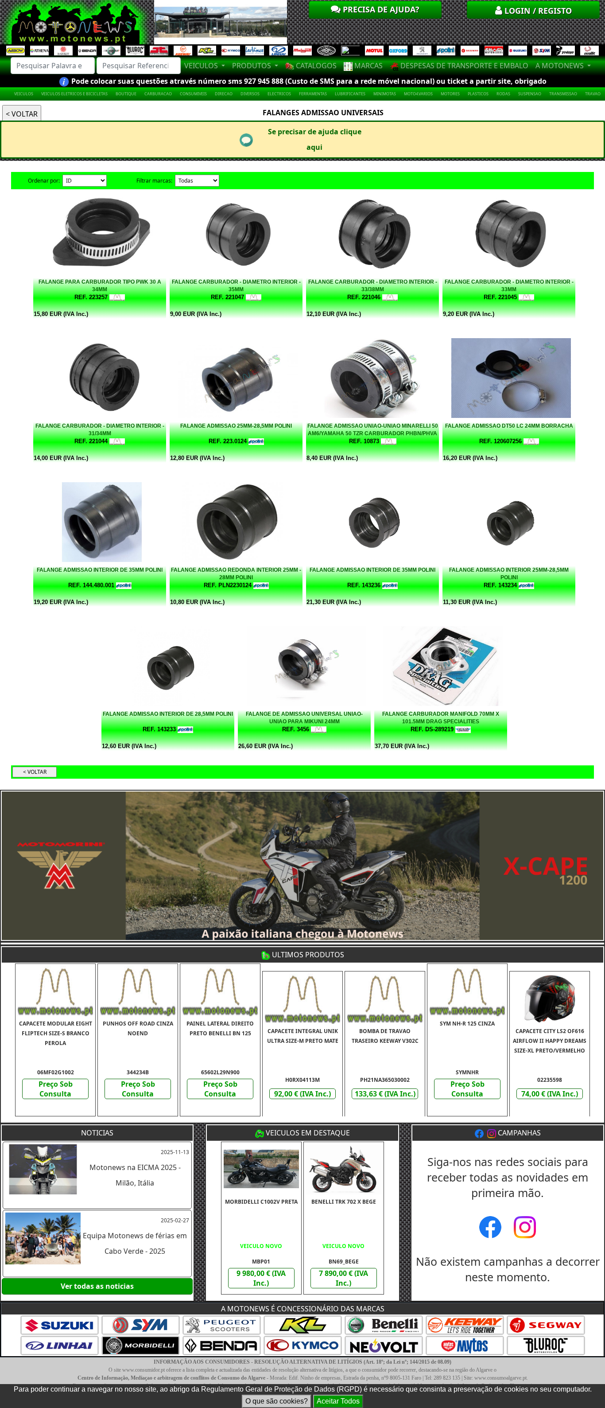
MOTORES (450, 94)
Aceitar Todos (338, 1401)
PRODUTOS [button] (252, 65)
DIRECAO (224, 94)
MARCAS (368, 65)
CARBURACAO (158, 94)
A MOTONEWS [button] (560, 65)
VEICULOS (23, 94)
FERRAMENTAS (313, 94)
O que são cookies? (276, 1401)
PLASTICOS (478, 94)
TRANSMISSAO (563, 94)
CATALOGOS (315, 65)
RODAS (503, 94)
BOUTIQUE (126, 94)
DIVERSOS (250, 94)
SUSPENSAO (529, 94)
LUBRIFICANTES (350, 94)
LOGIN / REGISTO (537, 10)
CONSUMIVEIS (193, 94)
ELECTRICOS (279, 94)
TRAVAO (593, 94)
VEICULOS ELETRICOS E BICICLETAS (74, 94)
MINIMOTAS (384, 94)
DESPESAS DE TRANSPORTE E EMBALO (463, 65)
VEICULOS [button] (202, 65)
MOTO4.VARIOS (418, 94)
